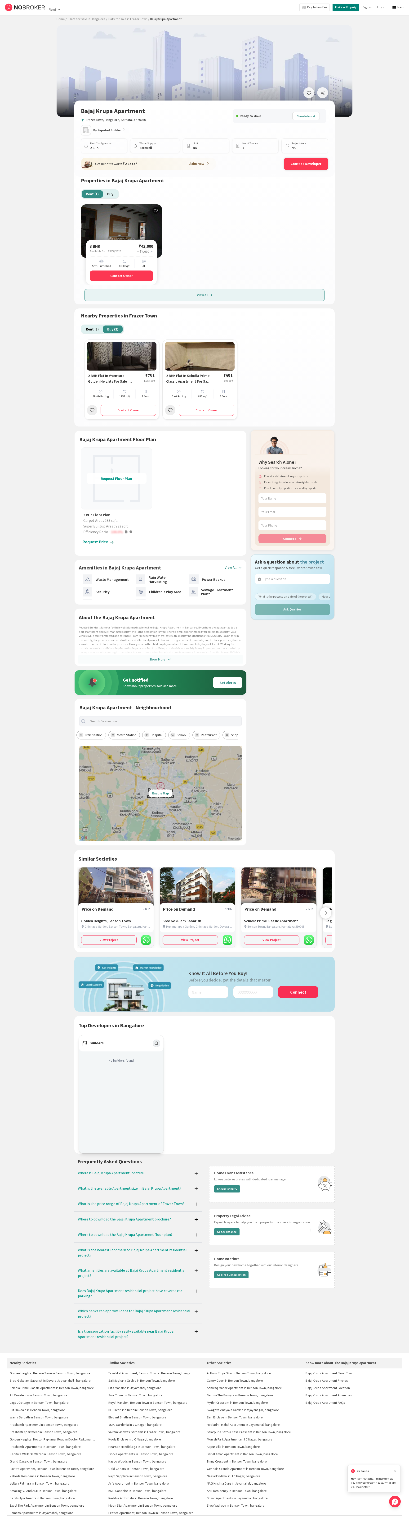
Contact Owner (121, 276)
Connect (289, 539)
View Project (109, 940)
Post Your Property (345, 7)
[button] (117, 532)
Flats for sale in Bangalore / (88, 19)
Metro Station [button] (126, 735)
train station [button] (93, 735)
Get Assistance (227, 1232)
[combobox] (164, 721)
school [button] (182, 735)
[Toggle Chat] (395, 1501)
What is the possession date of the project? (285, 597)
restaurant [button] (209, 735)
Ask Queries (292, 609)
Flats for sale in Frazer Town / (128, 19)
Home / (62, 19)
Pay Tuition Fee (317, 7)
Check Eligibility (227, 1189)
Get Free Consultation (231, 1274)
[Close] (395, 1471)
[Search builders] (156, 1043)
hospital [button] (156, 735)
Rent (52, 9)
